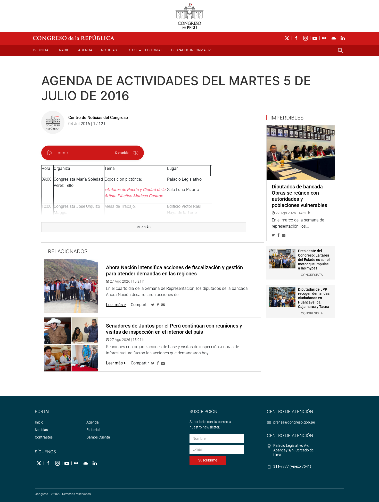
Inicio (39, 422)
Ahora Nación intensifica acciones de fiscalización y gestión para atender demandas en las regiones (174, 270)
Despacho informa (188, 50)
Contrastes (44, 437)
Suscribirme (207, 460)
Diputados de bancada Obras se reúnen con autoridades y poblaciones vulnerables (299, 196)
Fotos (131, 50)
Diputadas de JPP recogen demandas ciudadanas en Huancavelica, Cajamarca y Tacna (313, 298)
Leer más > (116, 304)
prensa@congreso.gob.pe (294, 422)
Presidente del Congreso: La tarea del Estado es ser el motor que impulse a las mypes (314, 259)
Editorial (153, 50)
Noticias (109, 50)
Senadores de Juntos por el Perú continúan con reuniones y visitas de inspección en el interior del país (174, 329)
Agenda (85, 50)
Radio (64, 50)
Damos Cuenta (98, 437)
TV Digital (41, 50)
